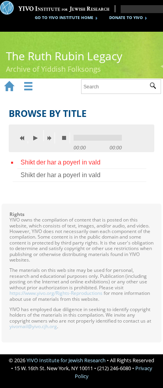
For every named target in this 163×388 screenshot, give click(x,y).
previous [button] (24, 137)
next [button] (51, 137)
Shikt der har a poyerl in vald (60, 162)
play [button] (37, 135)
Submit (155, 86)
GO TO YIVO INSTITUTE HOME (64, 17)
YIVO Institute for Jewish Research (66, 360)
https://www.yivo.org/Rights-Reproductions (55, 293)
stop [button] (66, 137)
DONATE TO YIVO (126, 17)
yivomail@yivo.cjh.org (33, 326)
